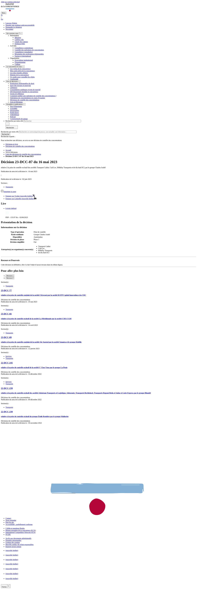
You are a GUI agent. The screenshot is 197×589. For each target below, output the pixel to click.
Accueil (8, 150)
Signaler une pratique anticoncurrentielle (19, 25)
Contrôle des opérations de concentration (29, 50)
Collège (17, 64)
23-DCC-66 (6, 314)
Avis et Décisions (16, 102)
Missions (18, 38)
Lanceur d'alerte (11, 23)
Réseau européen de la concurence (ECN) (20, 530)
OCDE (8, 534)
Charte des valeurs (21, 42)
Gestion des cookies (12, 542)
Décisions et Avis (11, 144)
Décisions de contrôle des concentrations (24, 100)
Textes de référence (17, 94)
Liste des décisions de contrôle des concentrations (23, 154)
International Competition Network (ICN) (20, 532)
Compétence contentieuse (24, 48)
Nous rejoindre (10, 520)
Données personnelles (13, 540)
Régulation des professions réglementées (29, 54)
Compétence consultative (24, 52)
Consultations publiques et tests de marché (25, 90)
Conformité (14, 79)
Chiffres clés (19, 40)
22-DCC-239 (7, 388)
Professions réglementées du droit (22, 83)
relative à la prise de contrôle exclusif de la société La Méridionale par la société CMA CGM (36, 319)
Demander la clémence (13, 27)
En (2, 19)
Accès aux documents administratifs (18, 538)
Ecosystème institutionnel (24, 60)
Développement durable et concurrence (24, 92)
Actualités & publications (14, 104)
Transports (9, 187)
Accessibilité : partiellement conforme (18, 524)
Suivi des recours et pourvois (20, 86)
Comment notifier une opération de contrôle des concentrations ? (33, 96)
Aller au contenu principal (10, 2)
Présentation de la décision (16, 222)
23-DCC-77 (6, 290)
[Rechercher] (7, 123)
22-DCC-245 (7, 363)
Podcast (13, 117)
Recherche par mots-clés (14, 121)
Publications (14, 113)
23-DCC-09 (6, 337)
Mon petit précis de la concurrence (22, 71)
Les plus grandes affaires (19, 73)
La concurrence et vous (14, 66)
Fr (2, 15)
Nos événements (16, 106)
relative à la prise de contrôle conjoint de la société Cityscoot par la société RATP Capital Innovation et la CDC (43, 295)
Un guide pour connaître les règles (22, 77)
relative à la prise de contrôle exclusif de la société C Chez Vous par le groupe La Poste (34, 367)
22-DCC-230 (7, 411)
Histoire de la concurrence (19, 75)
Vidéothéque (14, 115)
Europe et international (23, 56)
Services (8, 356)
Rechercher (5, 134)
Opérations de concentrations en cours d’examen (27, 98)
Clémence (13, 88)
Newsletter (9, 29)
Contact (8, 518)
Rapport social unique (13, 547)
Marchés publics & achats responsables (19, 545)
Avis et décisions (12, 81)
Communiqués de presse (19, 119)
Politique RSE (20, 44)
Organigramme (20, 62)
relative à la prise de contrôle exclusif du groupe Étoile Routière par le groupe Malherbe (35, 416)
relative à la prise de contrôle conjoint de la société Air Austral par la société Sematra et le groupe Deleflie (41, 342)
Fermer (4, 587)
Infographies (14, 111)
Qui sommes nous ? (13, 33)
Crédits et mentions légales (15, 528)
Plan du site (9, 522)
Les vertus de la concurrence (20, 69)
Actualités (13, 108)
